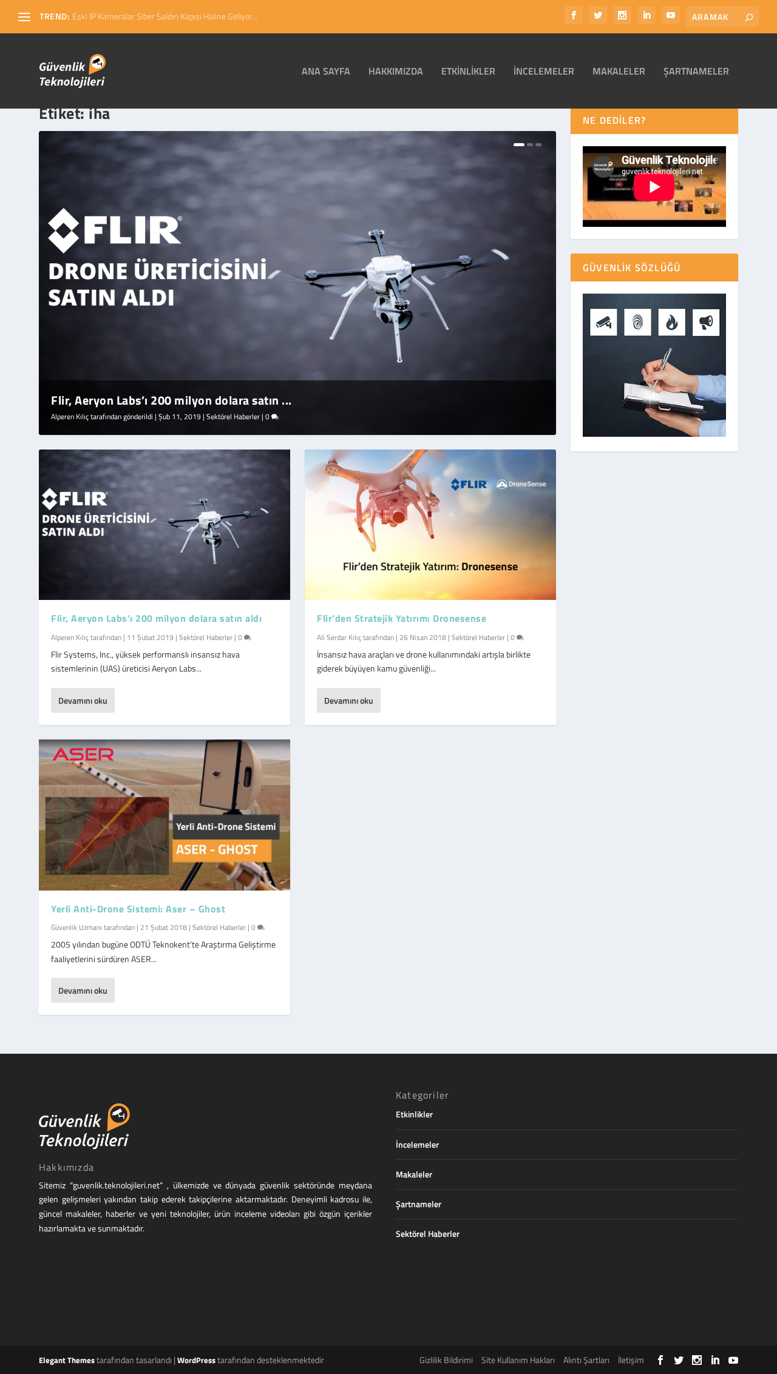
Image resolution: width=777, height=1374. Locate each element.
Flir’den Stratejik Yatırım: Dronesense (401, 618)
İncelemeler (544, 72)
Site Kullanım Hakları (518, 1359)
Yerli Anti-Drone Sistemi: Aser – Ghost (138, 908)
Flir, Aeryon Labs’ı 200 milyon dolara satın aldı (156, 618)
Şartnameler (696, 72)
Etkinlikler (468, 72)
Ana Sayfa (326, 72)
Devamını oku (82, 700)
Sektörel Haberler (233, 416)
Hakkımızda (395, 72)
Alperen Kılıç (70, 416)
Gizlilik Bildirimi (446, 1359)
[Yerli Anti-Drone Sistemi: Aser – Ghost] (164, 814)
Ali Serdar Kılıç (339, 637)
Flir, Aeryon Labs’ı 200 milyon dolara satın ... (171, 400)
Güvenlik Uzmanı (76, 927)
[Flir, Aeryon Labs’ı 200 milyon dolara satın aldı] (164, 525)
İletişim (631, 1359)
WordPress (196, 1360)
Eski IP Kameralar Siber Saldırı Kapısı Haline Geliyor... (164, 16)
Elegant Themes (67, 1360)
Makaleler (618, 72)
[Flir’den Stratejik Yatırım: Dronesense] (430, 525)
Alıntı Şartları (586, 1359)
